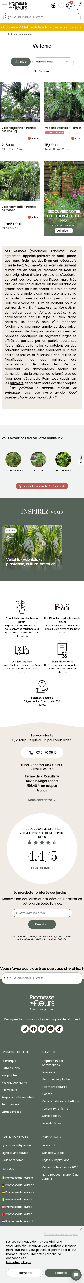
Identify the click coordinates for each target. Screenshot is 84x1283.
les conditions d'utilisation (55, 939)
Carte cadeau (51, 1116)
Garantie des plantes (56, 1079)
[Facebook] (33, 1028)
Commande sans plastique (60, 1101)
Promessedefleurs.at (19, 1207)
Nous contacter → (42, 800)
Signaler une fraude (15, 1153)
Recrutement (11, 1104)
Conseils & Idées (53, 1153)
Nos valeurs (9, 1090)
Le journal (48, 1145)
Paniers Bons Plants (55, 1109)
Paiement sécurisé (54, 1087)
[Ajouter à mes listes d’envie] (36, 86)
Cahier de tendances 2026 (60, 1167)
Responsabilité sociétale (18, 1097)
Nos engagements (14, 1083)
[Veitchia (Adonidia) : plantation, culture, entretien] (32, 548)
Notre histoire (11, 1068)
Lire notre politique (18, 1262)
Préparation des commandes (52, 1063)
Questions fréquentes (16, 1145)
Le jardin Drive (51, 1123)
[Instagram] (24, 1028)
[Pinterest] (42, 1028)
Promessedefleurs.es (19, 1192)
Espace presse (11, 1112)
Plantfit (47, 1094)
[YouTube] (50, 1028)
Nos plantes (9, 1075)
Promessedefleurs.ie (19, 1178)
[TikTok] (59, 1028)
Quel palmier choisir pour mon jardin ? (40, 395)
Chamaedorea (63, 470)
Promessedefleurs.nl (19, 1221)
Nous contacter (12, 1160)
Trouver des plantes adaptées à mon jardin (44, 486)
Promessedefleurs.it (18, 1199)
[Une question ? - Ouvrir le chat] (76, 1275)
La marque (9, 1061)
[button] (53, 5)
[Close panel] (80, 1229)
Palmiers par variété (20, 34)
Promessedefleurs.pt (19, 1214)
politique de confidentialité (29, 939)
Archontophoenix (13, 470)
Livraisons (48, 1072)
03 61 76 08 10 (46, 752)
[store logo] (18, 6)
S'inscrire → (42, 924)
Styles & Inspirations (55, 1160)
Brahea (38, 470)
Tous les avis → (42, 868)
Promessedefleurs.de (19, 1185)
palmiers (16, 383)
